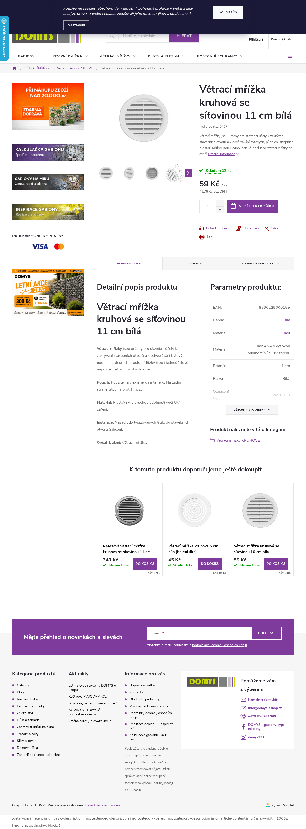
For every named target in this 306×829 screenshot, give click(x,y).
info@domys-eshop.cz (265, 708)
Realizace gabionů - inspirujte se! (151, 726)
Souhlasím (228, 12)
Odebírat (266, 633)
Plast (286, 333)
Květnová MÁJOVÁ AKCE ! (88, 696)
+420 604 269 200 (262, 716)
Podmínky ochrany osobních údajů (151, 715)
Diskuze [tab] (195, 263)
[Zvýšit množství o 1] (220, 203)
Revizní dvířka (27, 699)
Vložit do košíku (256, 206)
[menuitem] (29, 56)
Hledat (184, 36)
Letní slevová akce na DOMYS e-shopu (93, 687)
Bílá (287, 320)
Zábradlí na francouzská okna (38, 755)
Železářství (25, 713)
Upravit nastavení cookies (102, 805)
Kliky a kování (27, 741)
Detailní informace (221, 154)
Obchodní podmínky (145, 699)
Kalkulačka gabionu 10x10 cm (149, 737)
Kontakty (136, 692)
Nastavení (76, 25)
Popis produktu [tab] (129, 263)
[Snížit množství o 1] (220, 209)
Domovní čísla (27, 748)
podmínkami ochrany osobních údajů (219, 645)
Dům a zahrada (28, 720)
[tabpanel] (130, 529)
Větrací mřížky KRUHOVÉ (238, 440)
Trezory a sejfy (27, 734)
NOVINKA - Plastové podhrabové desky (84, 712)
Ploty (21, 692)
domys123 (256, 737)
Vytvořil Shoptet (283, 805)
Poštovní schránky (30, 706)
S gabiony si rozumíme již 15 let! (93, 703)
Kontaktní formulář (262, 699)
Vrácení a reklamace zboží (149, 706)
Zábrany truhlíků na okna (35, 727)
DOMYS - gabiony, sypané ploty (266, 727)
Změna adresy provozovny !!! (90, 721)
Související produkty (258, 263)
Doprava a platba (142, 685)
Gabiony (23, 685)
